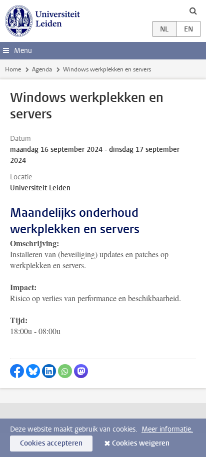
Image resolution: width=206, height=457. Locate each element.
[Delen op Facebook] (17, 371)
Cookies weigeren (141, 443)
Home (13, 69)
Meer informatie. (167, 429)
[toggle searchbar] (193, 10)
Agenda (42, 69)
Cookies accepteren (51, 443)
